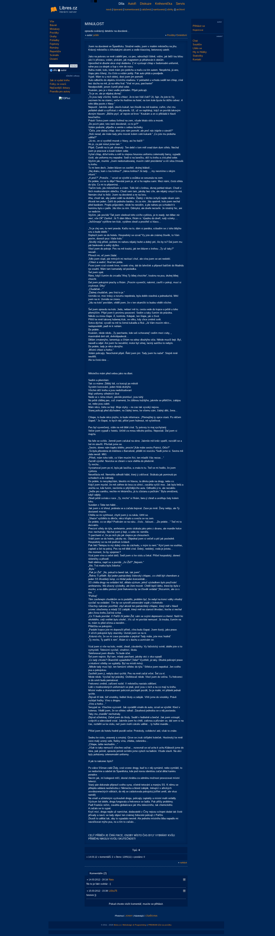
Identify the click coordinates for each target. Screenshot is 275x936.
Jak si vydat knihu (60, 80)
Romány (54, 47)
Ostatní (54, 59)
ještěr (96, 35)
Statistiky (198, 55)
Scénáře (54, 55)
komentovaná (132, 9)
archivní (180, 9)
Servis (180, 3)
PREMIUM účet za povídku (160, 925)
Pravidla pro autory (60, 91)
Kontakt (197, 59)
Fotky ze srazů (58, 84)
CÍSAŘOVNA (151, 916)
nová (108, 9)
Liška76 (113, 890)
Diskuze (145, 3)
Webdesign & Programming (134, 925)
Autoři (132, 3)
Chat (195, 40)
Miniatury (55, 29)
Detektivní (182, 35)
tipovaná (118, 9)
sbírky (170, 9)
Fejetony (54, 44)
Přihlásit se (199, 26)
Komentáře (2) (98, 873)
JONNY (128, 916)
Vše (52, 21)
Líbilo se (197, 48)
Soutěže (197, 44)
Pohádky (54, 40)
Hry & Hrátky (200, 52)
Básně (53, 25)
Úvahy (53, 36)
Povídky (54, 32)
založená (146, 9)
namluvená (159, 9)
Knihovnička (163, 3)
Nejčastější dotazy (60, 87)
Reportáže (55, 51)
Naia (111, 879)
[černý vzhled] (95, 1)
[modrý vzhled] (92, 1)
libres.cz (117, 925)
